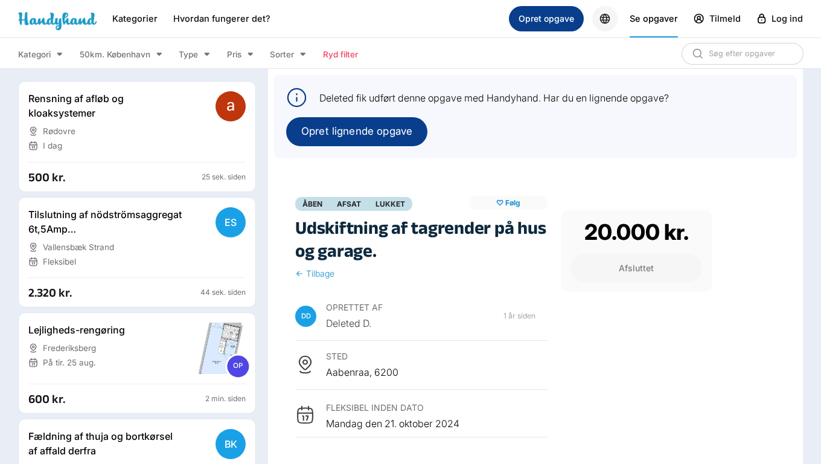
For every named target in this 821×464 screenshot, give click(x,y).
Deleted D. (348, 323)
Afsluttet (636, 268)
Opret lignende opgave (356, 131)
